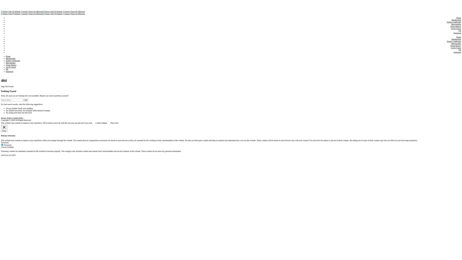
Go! (26, 100)
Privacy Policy (7, 118)
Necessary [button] (5, 143)
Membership (456, 39)
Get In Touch (456, 48)
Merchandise (456, 44)
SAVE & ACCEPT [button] (8, 155)
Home (458, 37)
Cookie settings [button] (101, 123)
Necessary (8, 145)
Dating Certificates (454, 41)
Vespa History (455, 46)
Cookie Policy (18, 118)
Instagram (457, 52)
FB (460, 50)
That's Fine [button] (114, 123)
